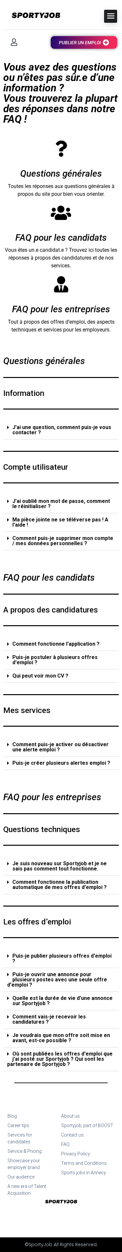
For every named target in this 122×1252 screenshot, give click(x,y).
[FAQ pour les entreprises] (61, 284)
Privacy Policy (75, 1153)
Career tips (18, 1125)
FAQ (65, 1144)
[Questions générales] (61, 149)
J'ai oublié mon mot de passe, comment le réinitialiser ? (61, 503)
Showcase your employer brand (23, 1164)
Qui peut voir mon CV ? (40, 676)
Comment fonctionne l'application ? (56, 644)
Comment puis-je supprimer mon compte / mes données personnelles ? (62, 540)
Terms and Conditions (84, 1163)
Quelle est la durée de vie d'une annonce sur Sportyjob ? (62, 1000)
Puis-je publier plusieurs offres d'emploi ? (62, 958)
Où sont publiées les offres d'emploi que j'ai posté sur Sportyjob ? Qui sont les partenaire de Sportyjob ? (60, 1059)
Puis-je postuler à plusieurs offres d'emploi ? (55, 660)
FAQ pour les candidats (61, 237)
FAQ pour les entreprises (61, 309)
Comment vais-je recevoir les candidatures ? (49, 1019)
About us (70, 1116)
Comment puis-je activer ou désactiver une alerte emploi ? (60, 747)
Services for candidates (19, 1138)
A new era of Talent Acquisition (26, 1190)
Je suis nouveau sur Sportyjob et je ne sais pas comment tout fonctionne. (59, 866)
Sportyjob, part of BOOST (87, 1125)
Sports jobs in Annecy (83, 1172)
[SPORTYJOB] (32, 16)
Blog (12, 1116)
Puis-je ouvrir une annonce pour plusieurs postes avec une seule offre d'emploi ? (57, 979)
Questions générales (61, 173)
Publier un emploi (80, 42)
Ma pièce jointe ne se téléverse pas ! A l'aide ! (60, 522)
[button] (61, 430)
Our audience (20, 1176)
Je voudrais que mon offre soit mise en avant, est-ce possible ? (61, 1037)
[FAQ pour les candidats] (61, 213)
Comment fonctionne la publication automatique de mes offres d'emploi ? (59, 884)
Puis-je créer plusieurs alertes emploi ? (61, 763)
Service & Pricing (24, 1151)
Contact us (72, 1135)
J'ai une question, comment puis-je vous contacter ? (61, 430)
